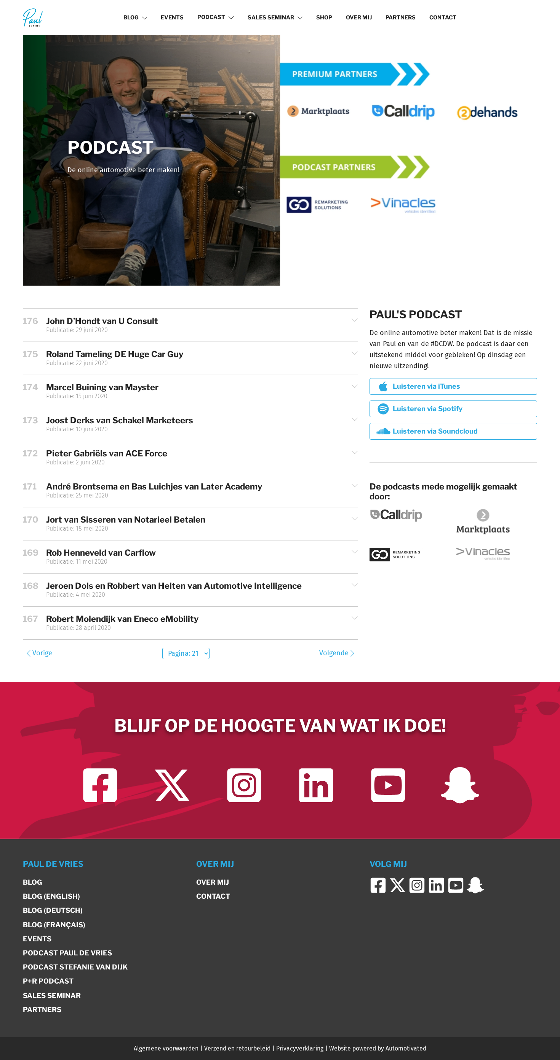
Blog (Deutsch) (53, 910)
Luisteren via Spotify (427, 409)
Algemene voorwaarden (166, 1048)
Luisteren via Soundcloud (435, 431)
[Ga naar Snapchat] (460, 785)
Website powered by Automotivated (377, 1048)
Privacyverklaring (299, 1048)
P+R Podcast (48, 981)
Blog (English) (51, 896)
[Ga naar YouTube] (388, 785)
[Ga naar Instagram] (244, 785)
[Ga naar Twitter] (172, 785)
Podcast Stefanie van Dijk (75, 967)
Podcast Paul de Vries (67, 953)
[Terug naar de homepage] (33, 17)
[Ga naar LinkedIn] (316, 785)
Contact (442, 17)
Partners (401, 17)
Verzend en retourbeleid (237, 1048)
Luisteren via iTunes (426, 386)
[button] (190, 325)
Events (172, 17)
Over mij (359, 17)
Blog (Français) (54, 925)
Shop (324, 17)
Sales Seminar (271, 17)
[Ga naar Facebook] (100, 785)
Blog (131, 17)
